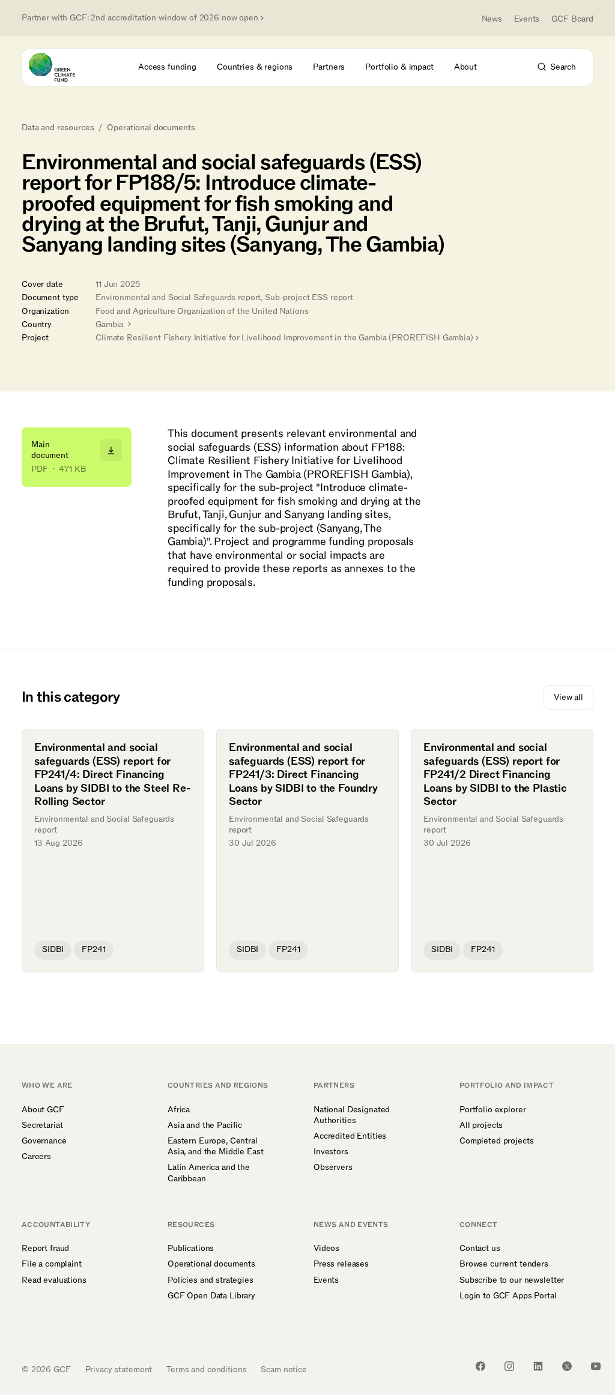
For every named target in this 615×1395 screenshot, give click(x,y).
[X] (567, 1366)
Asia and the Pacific (205, 1125)
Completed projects (496, 1141)
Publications (191, 1248)
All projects (481, 1125)
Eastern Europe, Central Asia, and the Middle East (216, 1146)
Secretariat (42, 1125)
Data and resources (58, 127)
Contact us (479, 1248)
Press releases (341, 1264)
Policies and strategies (210, 1280)
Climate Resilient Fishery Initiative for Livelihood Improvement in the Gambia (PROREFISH (284, 337)
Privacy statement (119, 1369)
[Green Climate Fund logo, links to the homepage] (63, 67)
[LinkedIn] (538, 1366)
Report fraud (45, 1248)
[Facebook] (480, 1366)
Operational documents (151, 127)
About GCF (43, 1109)
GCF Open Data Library (211, 1296)
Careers (36, 1156)
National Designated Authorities (352, 1115)
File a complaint (52, 1264)
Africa (179, 1109)
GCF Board (572, 19)
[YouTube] (596, 1366)
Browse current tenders (503, 1264)
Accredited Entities (350, 1136)
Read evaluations (54, 1280)
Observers (333, 1167)
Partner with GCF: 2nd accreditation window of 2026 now (140, 18)
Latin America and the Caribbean (209, 1173)
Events (526, 19)
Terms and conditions (206, 1369)
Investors (331, 1151)
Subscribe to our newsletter (511, 1280)
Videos (326, 1248)
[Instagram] (509, 1366)
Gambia (110, 324)
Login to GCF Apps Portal (508, 1296)
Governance (44, 1141)
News (492, 19)
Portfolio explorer (492, 1109)
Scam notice (283, 1369)
